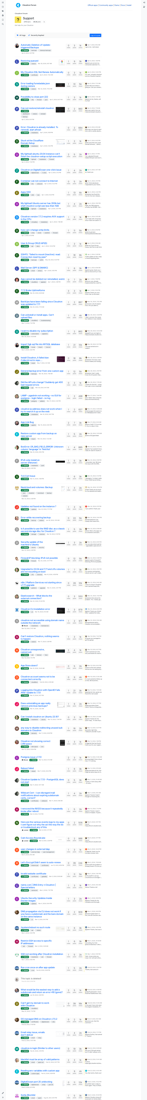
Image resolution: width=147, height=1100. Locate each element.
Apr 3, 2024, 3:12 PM (55, 172)
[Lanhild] (17, 928)
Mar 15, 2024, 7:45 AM (94, 690)
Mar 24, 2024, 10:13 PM (95, 487)
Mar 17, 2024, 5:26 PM (44, 641)
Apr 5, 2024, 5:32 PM (46, 146)
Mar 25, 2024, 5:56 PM (94, 460)
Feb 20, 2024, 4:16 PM (37, 1051)
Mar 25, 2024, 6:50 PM (37, 452)
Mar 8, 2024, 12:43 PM (94, 849)
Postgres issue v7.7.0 (31, 757)
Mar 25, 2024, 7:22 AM (44, 439)
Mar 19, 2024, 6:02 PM (94, 665)
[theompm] (17, 1096)
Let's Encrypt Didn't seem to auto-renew (41, 862)
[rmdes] (86, 357)
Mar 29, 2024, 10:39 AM (29, 336)
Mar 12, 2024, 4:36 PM (37, 479)
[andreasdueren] (17, 518)
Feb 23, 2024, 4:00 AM (94, 1070)
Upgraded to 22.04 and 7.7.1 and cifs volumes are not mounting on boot (43, 570)
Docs (123, 5)
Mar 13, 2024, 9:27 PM (37, 695)
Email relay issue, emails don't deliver (33, 1033)
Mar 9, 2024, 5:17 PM (94, 838)
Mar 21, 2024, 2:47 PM (54, 588)
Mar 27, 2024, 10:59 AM (95, 409)
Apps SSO (26, 192)
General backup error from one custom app (42, 371)
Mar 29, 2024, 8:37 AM (45, 63)
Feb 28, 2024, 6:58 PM (28, 981)
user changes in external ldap (35, 849)
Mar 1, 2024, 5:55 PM (94, 954)
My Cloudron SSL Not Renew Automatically (42, 72)
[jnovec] (17, 955)
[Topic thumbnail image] (62, 62)
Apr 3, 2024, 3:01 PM (54, 208)
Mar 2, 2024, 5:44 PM (28, 933)
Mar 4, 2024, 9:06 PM (94, 898)
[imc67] (17, 559)
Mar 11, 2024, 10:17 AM (37, 785)
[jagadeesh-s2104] (17, 610)
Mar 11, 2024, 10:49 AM (95, 779)
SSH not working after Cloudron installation (42, 954)
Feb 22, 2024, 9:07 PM (53, 1062)
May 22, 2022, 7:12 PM (28, 1011)
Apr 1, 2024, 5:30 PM (94, 290)
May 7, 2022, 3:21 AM (43, 363)
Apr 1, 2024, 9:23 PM (48, 195)
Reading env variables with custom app (40, 1070)
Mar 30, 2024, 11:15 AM (37, 307)
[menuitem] (144, 2)
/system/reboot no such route (35, 927)
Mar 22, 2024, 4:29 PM (29, 550)
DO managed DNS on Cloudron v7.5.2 (39, 1019)
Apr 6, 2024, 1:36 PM (94, 61)
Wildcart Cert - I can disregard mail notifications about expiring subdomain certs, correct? (40, 795)
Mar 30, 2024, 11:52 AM (95, 301)
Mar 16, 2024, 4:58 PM (51, 574)
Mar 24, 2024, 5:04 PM (95, 517)
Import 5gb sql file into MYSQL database (40, 344)
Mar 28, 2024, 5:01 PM (94, 344)
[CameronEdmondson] (17, 742)
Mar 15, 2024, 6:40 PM (45, 425)
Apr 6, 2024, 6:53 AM (94, 127)
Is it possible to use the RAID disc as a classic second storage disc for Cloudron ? (43, 530)
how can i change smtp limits (35, 230)
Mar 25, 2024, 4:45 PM (29, 468)
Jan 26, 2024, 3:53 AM (53, 520)
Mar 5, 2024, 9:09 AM (55, 876)
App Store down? (29, 665)
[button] (3, 1093)
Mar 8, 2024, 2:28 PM (45, 840)
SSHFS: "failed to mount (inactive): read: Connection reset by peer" (40, 255)
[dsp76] (17, 990)
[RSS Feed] (44, 22)
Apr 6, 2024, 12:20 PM (94, 72)
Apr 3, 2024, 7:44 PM (28, 162)
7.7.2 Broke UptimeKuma (33, 290)
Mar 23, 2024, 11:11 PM (45, 509)
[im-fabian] (17, 396)
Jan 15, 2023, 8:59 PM (57, 865)
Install (129, 5)
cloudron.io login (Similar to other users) (40, 1048)
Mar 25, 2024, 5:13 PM (94, 476)
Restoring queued (29, 60)
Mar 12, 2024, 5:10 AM (45, 760)
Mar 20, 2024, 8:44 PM (95, 609)
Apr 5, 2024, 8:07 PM (56, 99)
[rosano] (17, 583)
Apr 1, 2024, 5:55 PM (50, 270)
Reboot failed (27, 768)
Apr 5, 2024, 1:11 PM (94, 154)
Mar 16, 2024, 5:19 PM (53, 534)
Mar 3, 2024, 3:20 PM (28, 350)
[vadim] (17, 46)
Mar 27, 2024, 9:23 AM (94, 422)
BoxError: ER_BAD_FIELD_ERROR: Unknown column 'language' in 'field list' (42, 448)
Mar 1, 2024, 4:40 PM (28, 959)
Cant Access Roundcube (33, 838)
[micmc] (17, 280)
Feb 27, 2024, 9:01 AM (94, 1019)
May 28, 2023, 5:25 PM (52, 260)
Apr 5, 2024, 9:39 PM (46, 132)
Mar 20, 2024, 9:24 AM (95, 620)
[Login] (144, 2)
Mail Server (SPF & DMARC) (34, 267)
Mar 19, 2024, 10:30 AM (95, 676)
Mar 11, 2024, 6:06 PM (45, 733)
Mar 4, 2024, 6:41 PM (41, 919)
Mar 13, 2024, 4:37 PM (94, 728)
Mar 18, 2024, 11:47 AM (29, 628)
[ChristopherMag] (17, 570)
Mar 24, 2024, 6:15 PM (94, 506)
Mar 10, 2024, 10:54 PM (29, 749)
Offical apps (92, 5)
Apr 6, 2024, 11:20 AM (46, 75)
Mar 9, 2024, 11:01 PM (36, 814)
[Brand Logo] (18, 5)
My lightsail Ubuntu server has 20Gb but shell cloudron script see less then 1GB (40, 204)
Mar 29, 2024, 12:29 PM (95, 315)
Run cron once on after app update (38, 967)
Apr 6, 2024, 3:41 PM (28, 53)
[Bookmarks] (3, 20)
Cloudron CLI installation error (35, 609)
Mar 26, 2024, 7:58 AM (46, 373)
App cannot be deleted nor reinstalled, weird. (43, 279)
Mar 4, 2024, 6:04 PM (45, 903)
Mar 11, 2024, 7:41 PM (28, 323)
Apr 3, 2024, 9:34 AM (94, 243)
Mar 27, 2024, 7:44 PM (94, 395)
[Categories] (3, 2)
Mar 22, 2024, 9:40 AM (95, 582)
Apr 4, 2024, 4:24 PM (94, 192)
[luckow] (17, 912)
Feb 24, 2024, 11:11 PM (94, 1032)
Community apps (106, 5)
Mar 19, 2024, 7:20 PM (94, 636)
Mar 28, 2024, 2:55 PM (94, 371)
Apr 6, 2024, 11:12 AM (94, 83)
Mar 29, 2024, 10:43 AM (95, 331)
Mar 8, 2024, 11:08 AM (94, 862)
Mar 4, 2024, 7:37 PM (46, 890)
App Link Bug (27, 422)
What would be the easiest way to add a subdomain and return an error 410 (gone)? (42, 991)
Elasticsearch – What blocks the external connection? (36, 597)
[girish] (86, 83)
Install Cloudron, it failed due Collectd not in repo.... (35, 359)
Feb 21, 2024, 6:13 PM (28, 1087)
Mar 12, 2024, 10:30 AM (95, 757)
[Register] (144, 7)
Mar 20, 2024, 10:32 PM (37, 601)
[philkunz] (17, 979)
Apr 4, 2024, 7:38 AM (56, 222)
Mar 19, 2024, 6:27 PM (94, 649)
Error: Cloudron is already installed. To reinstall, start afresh (39, 128)
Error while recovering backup (36, 517)
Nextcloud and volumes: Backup (37, 487)
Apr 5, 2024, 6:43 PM (94, 140)
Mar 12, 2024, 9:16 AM (94, 768)
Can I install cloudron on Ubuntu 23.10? (40, 716)
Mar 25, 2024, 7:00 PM (95, 446)
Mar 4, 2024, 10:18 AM (94, 941)
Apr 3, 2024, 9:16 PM (94, 230)
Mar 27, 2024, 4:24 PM (54, 401)
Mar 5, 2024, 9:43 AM (94, 885)
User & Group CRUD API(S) (34, 243)
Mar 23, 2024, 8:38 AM (94, 528)
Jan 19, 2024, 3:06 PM (37, 995)
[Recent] (3, 7)
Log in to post (95, 35)
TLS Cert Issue (28, 476)
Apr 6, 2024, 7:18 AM (94, 108)
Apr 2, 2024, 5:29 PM (94, 254)
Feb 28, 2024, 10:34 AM (95, 1003)
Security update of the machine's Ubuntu (32, 543)
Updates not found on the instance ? (38, 506)
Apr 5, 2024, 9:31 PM (28, 119)
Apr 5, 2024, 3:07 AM (94, 170)
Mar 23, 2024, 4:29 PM (29, 498)
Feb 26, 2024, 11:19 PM (28, 1024)
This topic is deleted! (31, 978)
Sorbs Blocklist (28, 1095)
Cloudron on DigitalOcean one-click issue (41, 170)
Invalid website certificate (33, 873)
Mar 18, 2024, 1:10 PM (28, 658)
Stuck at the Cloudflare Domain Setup (32, 141)
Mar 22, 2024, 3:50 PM (94, 569)
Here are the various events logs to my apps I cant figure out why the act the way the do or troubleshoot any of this (42, 825)
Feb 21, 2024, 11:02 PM (94, 1082)
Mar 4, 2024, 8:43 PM (94, 911)
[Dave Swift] (17, 423)
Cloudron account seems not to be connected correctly (38, 678)
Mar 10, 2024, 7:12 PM (94, 808)
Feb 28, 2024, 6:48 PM (43, 970)
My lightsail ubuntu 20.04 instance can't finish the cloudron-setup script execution (41, 155)
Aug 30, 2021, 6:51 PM (50, 1098)
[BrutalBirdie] (86, 230)
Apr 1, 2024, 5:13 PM (28, 235)
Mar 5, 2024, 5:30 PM (94, 873)
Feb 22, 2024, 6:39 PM (48, 1073)
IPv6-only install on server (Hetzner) (30, 461)
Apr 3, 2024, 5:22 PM (50, 183)
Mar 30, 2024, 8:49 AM (37, 293)
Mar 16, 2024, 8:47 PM (47, 414)
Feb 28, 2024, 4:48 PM (94, 989)
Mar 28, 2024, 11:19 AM (94, 382)
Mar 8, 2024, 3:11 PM (45, 830)
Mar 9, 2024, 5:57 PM (94, 822)
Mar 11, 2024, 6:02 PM (44, 771)
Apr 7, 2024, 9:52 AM (94, 45)
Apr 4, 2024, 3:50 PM (94, 203)
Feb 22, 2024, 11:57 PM (29, 1040)
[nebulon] (86, 636)
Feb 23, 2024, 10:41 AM (95, 1059)
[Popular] (3, 15)
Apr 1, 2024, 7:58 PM (94, 279)
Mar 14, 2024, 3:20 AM (37, 708)
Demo (117, 5)
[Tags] (3, 11)
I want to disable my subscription (37, 331)
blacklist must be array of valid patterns (40, 1059)
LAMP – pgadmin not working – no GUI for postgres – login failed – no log (41, 396)
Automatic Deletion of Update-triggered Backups (36, 46)
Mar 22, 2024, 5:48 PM (94, 558)
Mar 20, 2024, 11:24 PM (95, 596)
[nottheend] (17, 488)
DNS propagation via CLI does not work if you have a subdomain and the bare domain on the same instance (42, 914)
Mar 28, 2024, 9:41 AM (42, 387)
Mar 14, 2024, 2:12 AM (94, 716)
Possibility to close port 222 (34, 97)
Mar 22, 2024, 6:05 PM (94, 542)
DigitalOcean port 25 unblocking (36, 1081)
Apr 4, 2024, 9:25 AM (94, 216)
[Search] (3, 24)
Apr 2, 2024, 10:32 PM (48, 246)
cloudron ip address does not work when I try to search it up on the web (41, 410)
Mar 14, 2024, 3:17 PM (94, 703)
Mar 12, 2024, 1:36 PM (94, 741)
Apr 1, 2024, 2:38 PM (54, 282)
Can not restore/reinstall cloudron (37, 108)
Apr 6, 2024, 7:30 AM (94, 97)
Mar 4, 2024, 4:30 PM (94, 927)
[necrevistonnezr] (17, 383)
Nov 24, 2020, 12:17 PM (45, 561)
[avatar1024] (86, 254)
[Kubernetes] (17, 1060)
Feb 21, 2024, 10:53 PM (95, 1095)
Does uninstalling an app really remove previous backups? (36, 704)
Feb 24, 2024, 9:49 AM (94, 1048)
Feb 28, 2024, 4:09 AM (46, 682)
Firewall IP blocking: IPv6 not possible (39, 558)
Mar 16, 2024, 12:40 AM (37, 668)
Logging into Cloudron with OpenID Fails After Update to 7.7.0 (40, 691)
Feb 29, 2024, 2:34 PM (94, 967)
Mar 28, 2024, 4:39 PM (94, 357)
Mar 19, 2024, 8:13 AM (41, 612)
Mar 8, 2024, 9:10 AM (28, 854)
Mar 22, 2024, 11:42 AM (45, 89)
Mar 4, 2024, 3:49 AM (41, 946)
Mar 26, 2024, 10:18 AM (95, 433)
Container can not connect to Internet (39, 181)
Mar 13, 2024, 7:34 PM (54, 719)
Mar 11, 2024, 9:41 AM (94, 793)
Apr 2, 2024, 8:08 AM (94, 267)
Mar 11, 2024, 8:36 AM (56, 801)
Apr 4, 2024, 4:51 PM (94, 181)
